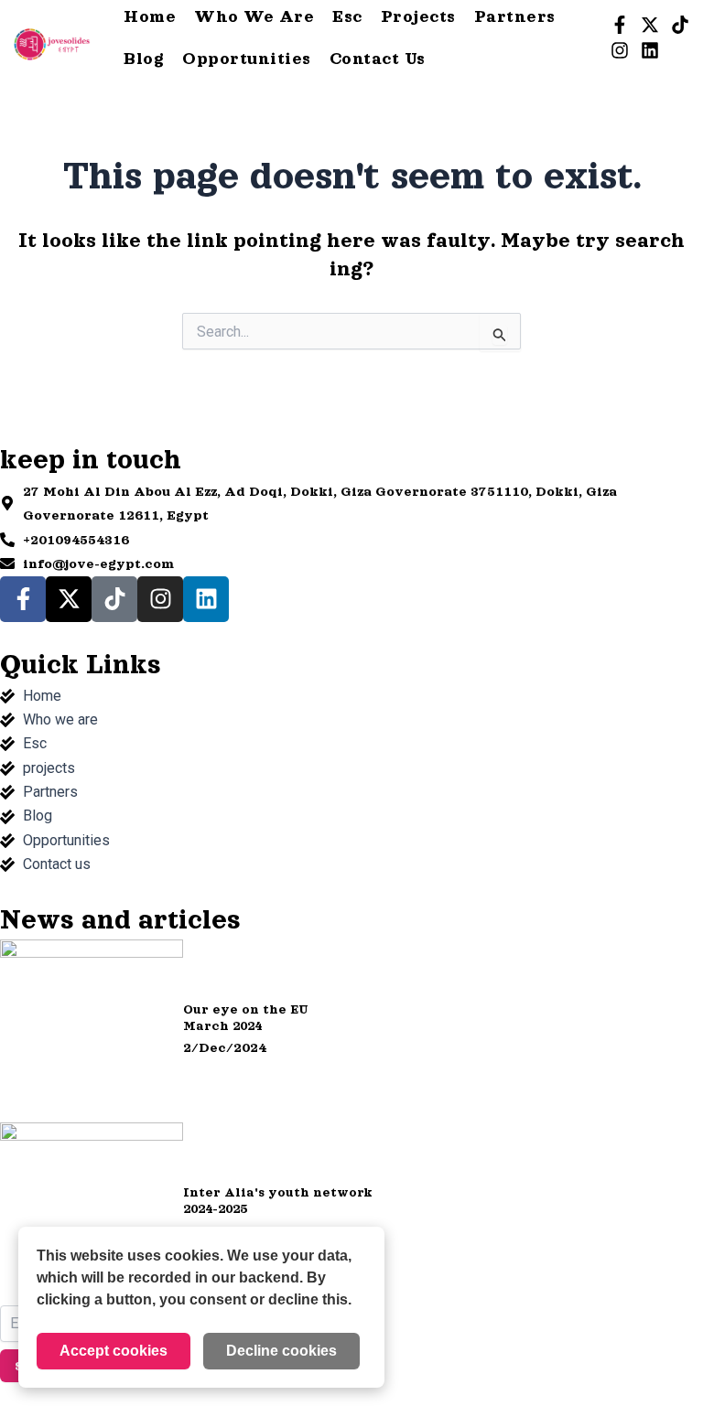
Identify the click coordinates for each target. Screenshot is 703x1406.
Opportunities (246, 58)
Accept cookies (113, 1350)
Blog (144, 58)
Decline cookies (281, 1350)
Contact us (378, 58)
